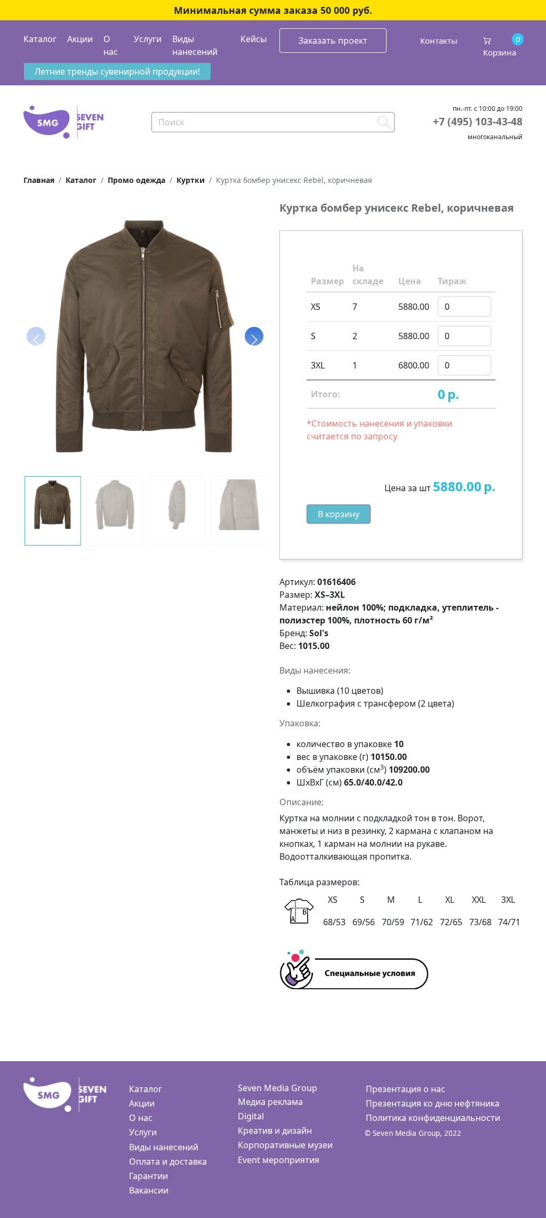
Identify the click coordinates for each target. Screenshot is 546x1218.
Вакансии (148, 1190)
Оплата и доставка (168, 1161)
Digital (251, 1116)
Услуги (148, 39)
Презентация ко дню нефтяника (433, 1103)
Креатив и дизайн (275, 1130)
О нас (110, 45)
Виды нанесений (195, 45)
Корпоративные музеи (285, 1145)
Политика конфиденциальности (433, 1118)
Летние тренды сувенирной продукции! (117, 71)
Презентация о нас (405, 1089)
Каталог (40, 39)
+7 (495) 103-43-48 (478, 121)
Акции (80, 39)
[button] (254, 336)
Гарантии (148, 1176)
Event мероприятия (278, 1160)
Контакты (438, 40)
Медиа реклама (270, 1102)
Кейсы (253, 39)
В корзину (338, 514)
